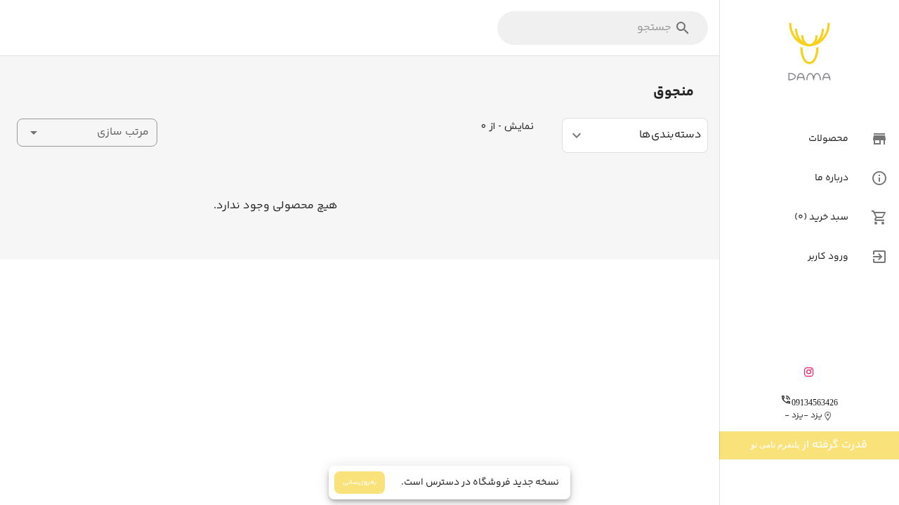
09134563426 (815, 403)
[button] (87, 133)
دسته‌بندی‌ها (670, 135)
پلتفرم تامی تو (775, 445)
